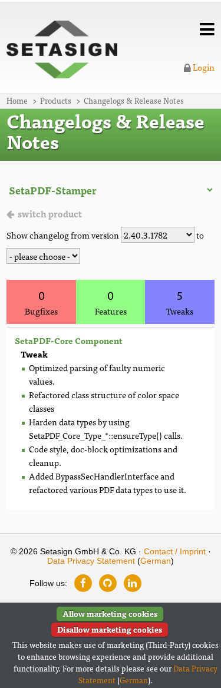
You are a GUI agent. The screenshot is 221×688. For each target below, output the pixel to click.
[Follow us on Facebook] (83, 583)
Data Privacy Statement (91, 560)
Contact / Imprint (175, 551)
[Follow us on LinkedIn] (132, 583)
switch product (50, 213)
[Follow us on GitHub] (108, 583)
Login (203, 67)
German (155, 560)
